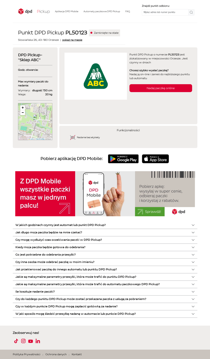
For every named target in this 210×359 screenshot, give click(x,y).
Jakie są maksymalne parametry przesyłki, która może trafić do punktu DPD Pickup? (75, 277)
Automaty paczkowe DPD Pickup (102, 11)
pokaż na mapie (72, 40)
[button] (35, 118)
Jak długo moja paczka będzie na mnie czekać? (48, 232)
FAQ (127, 11)
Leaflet (32, 139)
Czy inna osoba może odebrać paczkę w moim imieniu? (54, 262)
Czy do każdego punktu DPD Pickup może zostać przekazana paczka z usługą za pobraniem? (80, 299)
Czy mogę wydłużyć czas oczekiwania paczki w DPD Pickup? (58, 240)
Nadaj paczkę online (161, 88)
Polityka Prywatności (26, 354)
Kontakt (77, 354)
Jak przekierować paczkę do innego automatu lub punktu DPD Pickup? (66, 269)
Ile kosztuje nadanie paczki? (35, 292)
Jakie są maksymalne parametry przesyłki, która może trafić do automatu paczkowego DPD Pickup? (87, 284)
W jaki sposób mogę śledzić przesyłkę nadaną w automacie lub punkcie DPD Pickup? (75, 314)
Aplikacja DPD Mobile (66, 11)
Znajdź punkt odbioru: (156, 6)
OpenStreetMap (40, 139)
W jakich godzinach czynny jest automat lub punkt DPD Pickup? (60, 225)
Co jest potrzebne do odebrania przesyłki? (45, 255)
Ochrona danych (56, 354)
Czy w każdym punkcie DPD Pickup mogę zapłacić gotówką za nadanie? (66, 306)
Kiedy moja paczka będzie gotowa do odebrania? (50, 247)
